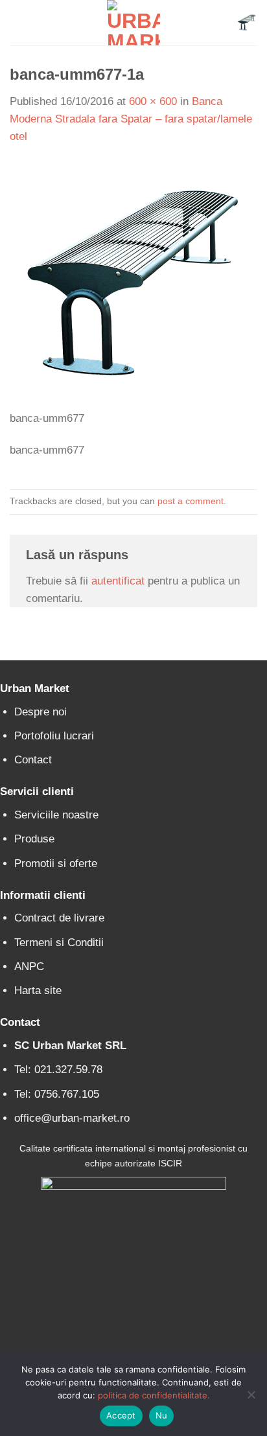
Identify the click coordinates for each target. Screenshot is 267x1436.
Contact (33, 760)
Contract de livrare (59, 918)
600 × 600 (153, 101)
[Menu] (18, 23)
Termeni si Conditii (59, 942)
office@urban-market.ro (72, 1118)
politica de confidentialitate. (154, 1395)
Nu (162, 1415)
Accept (121, 1415)
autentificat (118, 581)
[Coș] (247, 23)
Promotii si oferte (55, 863)
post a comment (190, 501)
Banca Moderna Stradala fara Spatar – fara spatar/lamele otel (131, 119)
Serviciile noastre (56, 815)
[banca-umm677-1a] (133, 285)
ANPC (29, 966)
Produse (34, 839)
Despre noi (40, 712)
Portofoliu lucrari (54, 736)
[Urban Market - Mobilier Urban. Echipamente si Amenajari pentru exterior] (133, 22)
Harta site (38, 990)
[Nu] (250, 1398)
